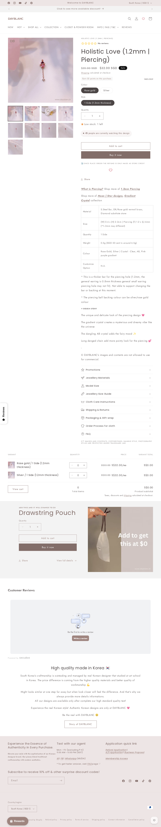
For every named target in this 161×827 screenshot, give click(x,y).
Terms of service (82, 819)
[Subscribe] (60, 780)
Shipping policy (98, 819)
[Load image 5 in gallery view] (15, 130)
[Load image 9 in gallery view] (15, 147)
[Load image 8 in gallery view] (65, 130)
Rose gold (89, 90)
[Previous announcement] (9, 9)
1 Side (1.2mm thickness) (97, 102)
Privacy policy (66, 819)
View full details (65, 560)
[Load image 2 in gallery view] (32, 113)
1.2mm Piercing (130, 189)
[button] (20, 27)
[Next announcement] (152, 9)
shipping (127, 495)
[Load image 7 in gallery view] (48, 130)
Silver (106, 90)
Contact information (116, 819)
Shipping (85, 72)
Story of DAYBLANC (80, 724)
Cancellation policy (136, 819)
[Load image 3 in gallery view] (48, 113)
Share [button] (87, 179)
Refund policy (51, 819)
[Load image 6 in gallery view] (32, 130)
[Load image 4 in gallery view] (65, 113)
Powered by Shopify (34, 820)
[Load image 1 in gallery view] (15, 113)
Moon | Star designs (110, 196)
